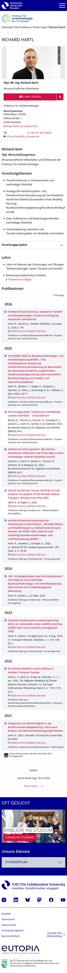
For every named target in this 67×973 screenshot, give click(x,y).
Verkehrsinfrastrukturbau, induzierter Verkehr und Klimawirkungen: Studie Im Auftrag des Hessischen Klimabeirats (35, 315)
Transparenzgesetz (13, 931)
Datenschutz (9, 925)
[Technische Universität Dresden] (12, 5)
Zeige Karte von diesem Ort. (22, 126)
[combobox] (33, 862)
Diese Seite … (32, 786)
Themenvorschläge (19, 279)
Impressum (8, 919)
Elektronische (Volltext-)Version (28, 331)
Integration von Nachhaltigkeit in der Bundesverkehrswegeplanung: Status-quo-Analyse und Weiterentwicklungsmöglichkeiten (35, 727)
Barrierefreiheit (11, 936)
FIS (50, 754)
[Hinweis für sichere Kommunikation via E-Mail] (60, 96)
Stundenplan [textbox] (16, 862)
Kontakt (6, 914)
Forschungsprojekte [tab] (14, 245)
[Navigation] (62, 5)
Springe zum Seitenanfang (54, 934)
